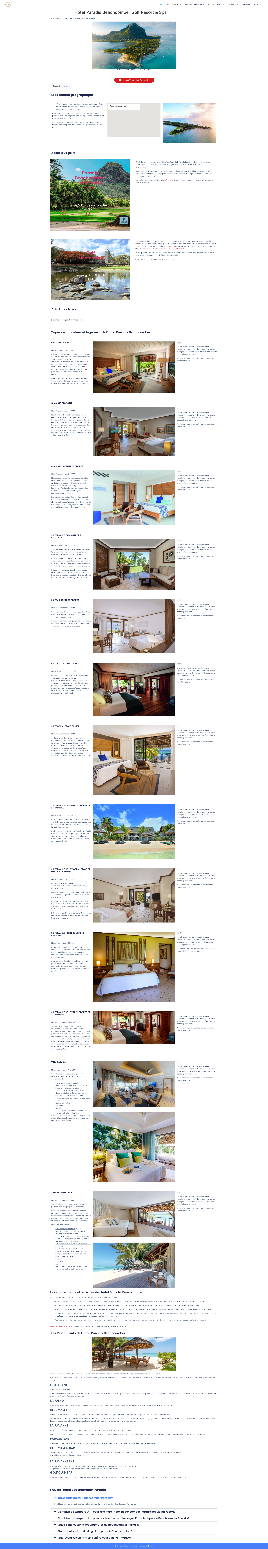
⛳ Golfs (175, 4)
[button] (134, 1498)
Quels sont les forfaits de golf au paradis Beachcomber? (95, 1531)
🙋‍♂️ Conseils (217, 4)
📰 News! (231, 4)
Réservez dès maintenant (60, 1326)
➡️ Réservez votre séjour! (251, 4)
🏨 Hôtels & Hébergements (195, 4)
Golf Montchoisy (90, 255)
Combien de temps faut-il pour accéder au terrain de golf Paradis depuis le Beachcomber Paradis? (123, 1518)
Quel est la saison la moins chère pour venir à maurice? (94, 1537)
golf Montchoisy (172, 246)
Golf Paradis (168, 180)
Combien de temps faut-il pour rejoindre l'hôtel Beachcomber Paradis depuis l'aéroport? (116, 1512)
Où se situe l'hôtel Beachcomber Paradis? (85, 1498)
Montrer (66, 86)
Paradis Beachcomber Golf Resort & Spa (90, 180)
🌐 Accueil (164, 4)
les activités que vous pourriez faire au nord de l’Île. (164, 249)
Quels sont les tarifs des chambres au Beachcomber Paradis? (98, 1525)
